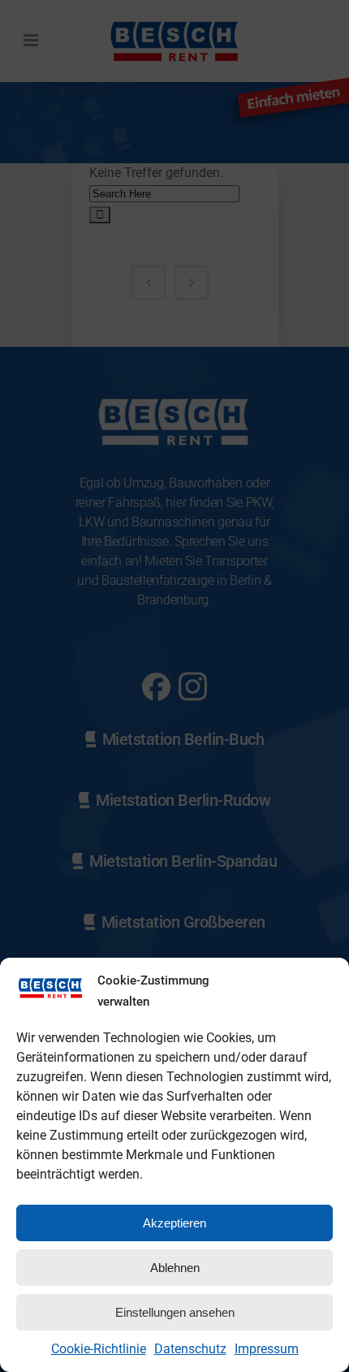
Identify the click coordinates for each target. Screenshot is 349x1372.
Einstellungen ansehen (175, 1312)
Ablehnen (175, 1268)
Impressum (267, 1349)
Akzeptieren (174, 1223)
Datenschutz (190, 1349)
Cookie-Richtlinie (98, 1349)
